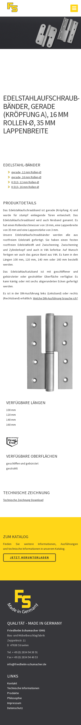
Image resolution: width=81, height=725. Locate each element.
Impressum (14, 703)
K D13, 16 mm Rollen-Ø (25, 187)
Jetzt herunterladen (29, 557)
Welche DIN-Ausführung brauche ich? (55, 298)
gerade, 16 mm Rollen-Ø (26, 177)
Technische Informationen (23, 688)
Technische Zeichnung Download (23, 500)
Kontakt (12, 683)
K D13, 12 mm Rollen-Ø (25, 182)
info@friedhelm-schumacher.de (26, 664)
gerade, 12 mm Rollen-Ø (26, 172)
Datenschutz (15, 708)
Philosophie (14, 698)
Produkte (13, 693)
